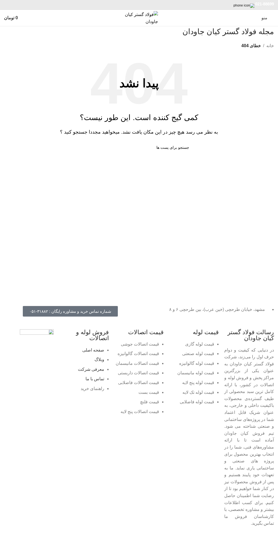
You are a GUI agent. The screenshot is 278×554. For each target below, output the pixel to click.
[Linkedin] (252, 539)
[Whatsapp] (238, 539)
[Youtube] (179, 539)
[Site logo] (139, 17)
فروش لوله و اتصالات (92, 335)
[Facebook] (267, 539)
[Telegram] (223, 539)
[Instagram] (208, 539)
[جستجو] (91, 147)
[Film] (194, 539)
